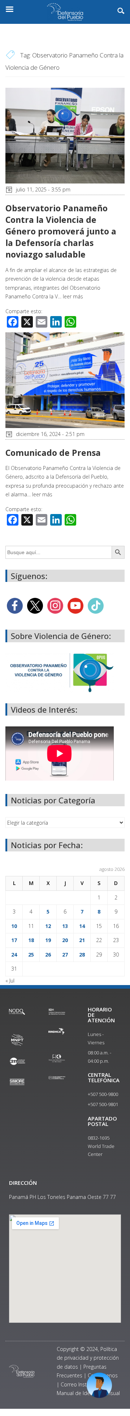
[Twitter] (35, 605)
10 (14, 926)
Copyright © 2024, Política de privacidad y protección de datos (88, 1358)
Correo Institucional (83, 1384)
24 (14, 954)
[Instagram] (55, 605)
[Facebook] (15, 605)
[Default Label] (75, 605)
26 (48, 954)
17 (14, 940)
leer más (73, 296)
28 (82, 954)
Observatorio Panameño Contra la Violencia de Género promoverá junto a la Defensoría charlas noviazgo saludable (60, 231)
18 (31, 940)
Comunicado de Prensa (53, 452)
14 (82, 926)
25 (31, 954)
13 (65, 926)
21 (82, 940)
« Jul (9, 980)
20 (65, 940)
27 (65, 954)
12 (48, 926)
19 (48, 940)
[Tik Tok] (96, 605)
